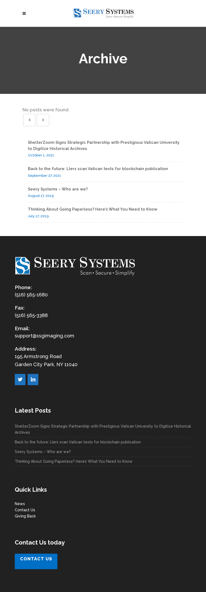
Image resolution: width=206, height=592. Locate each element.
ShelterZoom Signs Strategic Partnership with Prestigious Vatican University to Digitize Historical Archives (103, 429)
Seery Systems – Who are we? (58, 189)
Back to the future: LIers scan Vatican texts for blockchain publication (98, 168)
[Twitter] (20, 379)
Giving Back (25, 516)
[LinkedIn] (33, 379)
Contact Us (25, 510)
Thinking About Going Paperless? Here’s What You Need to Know (92, 209)
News (20, 504)
